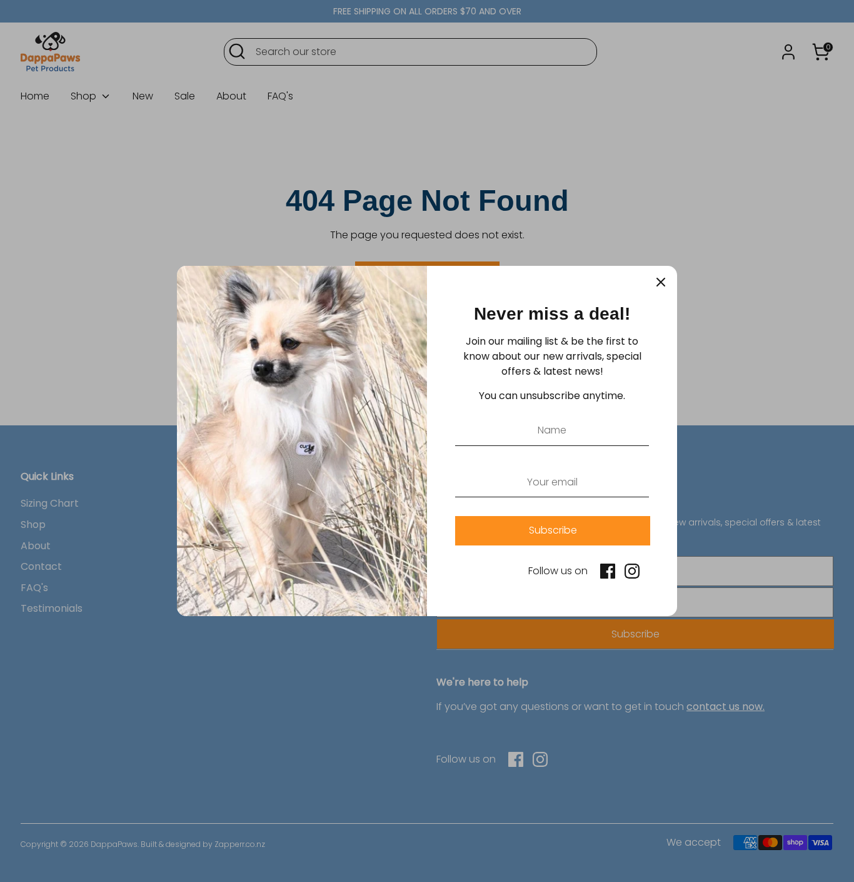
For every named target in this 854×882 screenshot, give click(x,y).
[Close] (661, 282)
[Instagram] (632, 571)
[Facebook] (607, 571)
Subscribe (553, 530)
